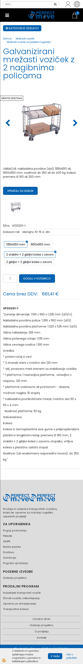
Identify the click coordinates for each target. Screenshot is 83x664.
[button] (75, 123)
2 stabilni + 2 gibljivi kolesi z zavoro (30, 255)
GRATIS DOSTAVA (11, 98)
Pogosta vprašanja (15, 563)
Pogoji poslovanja (15, 530)
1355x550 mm (15, 244)
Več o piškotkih (71, 656)
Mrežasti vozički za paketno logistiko (29, 42)
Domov (7, 38)
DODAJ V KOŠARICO (37, 278)
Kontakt (41, 638)
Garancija (9, 558)
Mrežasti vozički (25, 38)
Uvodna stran (41, 619)
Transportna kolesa (16, 609)
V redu (55, 656)
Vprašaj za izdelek (20, 191)
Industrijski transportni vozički (22, 593)
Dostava (8, 552)
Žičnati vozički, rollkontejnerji (21, 598)
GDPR (6, 541)
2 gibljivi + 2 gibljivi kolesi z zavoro (29, 262)
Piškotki (7, 536)
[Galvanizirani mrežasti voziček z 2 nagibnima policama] (16, 207)
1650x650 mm (40, 244)
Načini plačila (12, 547)
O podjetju (42, 631)
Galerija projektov (15, 578)
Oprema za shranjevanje (19, 604)
